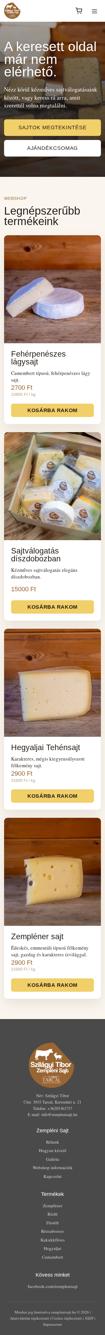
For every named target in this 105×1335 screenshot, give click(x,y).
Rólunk (52, 1142)
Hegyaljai (52, 1248)
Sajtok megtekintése (52, 127)
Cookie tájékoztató (67, 1318)
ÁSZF (89, 1318)
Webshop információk (53, 1167)
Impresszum (52, 1324)
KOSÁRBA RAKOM (52, 410)
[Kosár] (78, 10)
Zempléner (52, 1205)
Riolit (52, 1214)
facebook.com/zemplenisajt (53, 1286)
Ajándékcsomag (52, 148)
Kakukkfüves (53, 1240)
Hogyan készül (52, 1150)
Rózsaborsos (52, 1231)
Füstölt (52, 1223)
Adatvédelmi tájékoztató (29, 1318)
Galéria (52, 1159)
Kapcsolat (52, 1176)
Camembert (52, 1257)
